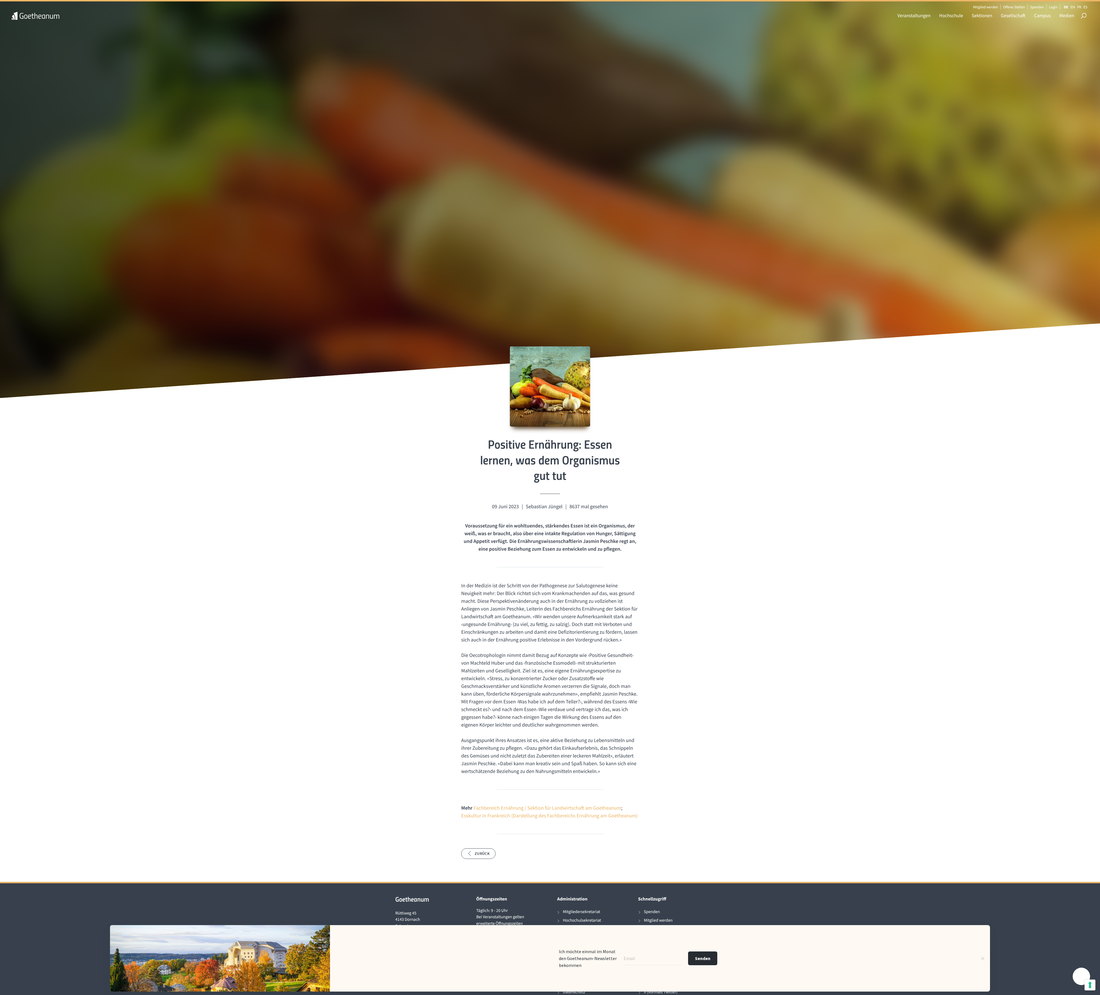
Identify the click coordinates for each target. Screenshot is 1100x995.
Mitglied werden (985, 7)
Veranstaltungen (914, 15)
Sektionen (982, 15)
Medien (1066, 15)
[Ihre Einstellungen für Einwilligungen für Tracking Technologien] (1090, 985)
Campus (1042, 15)
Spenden (1037, 7)
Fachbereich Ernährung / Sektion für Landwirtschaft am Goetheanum (547, 807)
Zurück (482, 853)
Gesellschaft (1013, 15)
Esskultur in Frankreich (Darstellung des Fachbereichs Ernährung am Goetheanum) (549, 815)
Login (1053, 7)
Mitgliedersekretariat (581, 911)
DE (1066, 7)
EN (1072, 7)
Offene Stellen (1014, 7)
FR (1079, 7)
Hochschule (951, 15)
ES (1085, 7)
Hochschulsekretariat (582, 920)
